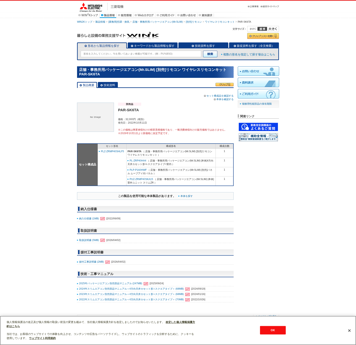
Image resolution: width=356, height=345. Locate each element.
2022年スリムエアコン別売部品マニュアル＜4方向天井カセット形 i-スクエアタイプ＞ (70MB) (131, 299)
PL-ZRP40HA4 (138, 160)
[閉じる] (349, 330)
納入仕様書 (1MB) (89, 218)
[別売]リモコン (194, 21)
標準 (262, 29)
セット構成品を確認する (220, 95)
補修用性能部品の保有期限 (257, 103)
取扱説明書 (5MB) (89, 240)
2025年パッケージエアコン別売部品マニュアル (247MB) (111, 283)
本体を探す (186, 196)
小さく (254, 29)
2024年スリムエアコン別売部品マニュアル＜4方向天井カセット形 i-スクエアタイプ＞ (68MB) (131, 288)
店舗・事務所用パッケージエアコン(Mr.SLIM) (157, 21)
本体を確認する (225, 99)
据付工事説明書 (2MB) (91, 261)
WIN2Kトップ (84, 21)
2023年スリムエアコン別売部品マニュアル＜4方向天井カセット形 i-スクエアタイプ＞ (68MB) (131, 294)
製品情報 (100, 21)
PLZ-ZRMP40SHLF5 (112, 151)
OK (273, 330)
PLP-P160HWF (138, 169)
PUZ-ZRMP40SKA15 (141, 179)
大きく (270, 29)
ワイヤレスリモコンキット (220, 21)
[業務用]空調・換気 (118, 21)
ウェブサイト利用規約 (42, 338)
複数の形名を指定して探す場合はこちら (249, 54)
